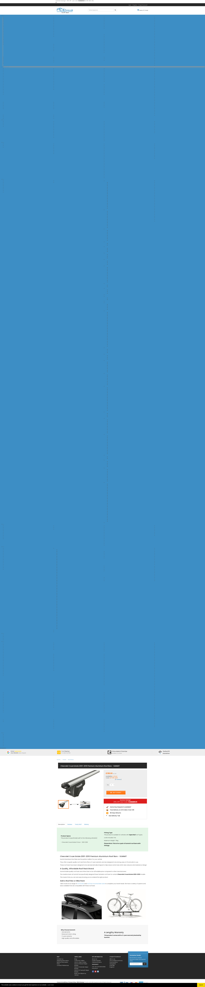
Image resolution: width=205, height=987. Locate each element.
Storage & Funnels (110, 730)
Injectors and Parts (161, 662)
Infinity (60, 580)
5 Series (111, 214)
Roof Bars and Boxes (10, 744)
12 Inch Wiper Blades (111, 149)
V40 (110, 474)
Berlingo (111, 230)
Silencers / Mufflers (161, 667)
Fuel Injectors (159, 681)
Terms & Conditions (62, 982)
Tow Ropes (108, 579)
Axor (110, 317)
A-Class (111, 314)
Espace (111, 391)
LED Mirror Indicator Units (11, 186)
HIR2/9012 (107, 137)
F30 (109, 218)
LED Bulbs (7, 67)
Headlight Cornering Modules (164, 129)
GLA (110, 332)
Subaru (60, 619)
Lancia (107, 296)
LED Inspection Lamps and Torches (115, 725)
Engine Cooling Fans (60, 697)
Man (59, 593)
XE (109, 290)
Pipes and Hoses (110, 675)
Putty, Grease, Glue (110, 728)
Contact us (60, 959)
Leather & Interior (110, 537)
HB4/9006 (108, 136)
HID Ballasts (159, 123)
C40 (110, 470)
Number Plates (8, 672)
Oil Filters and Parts (161, 675)
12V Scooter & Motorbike (11, 41)
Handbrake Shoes (161, 651)
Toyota (60, 622)
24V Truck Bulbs (8, 44)
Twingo (111, 407)
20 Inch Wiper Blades (111, 161)
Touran (111, 511)
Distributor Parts (109, 693)
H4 (55, 22)
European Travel (9, 556)
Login (130, 5)
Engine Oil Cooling (60, 699)
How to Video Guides (80, 962)
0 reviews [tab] (118, 779)
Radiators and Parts (60, 702)
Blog (75, 959)
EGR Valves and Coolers (112, 662)
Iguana (57, 149)
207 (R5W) (158, 27)
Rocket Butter (159, 527)
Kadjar (110, 394)
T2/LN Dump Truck (114, 340)
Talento (111, 263)
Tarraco (111, 429)
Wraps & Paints (8, 539)
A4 (109, 192)
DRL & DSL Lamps (160, 197)
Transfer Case (8, 709)
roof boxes (80, 884)
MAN (106, 303)
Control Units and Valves (62, 694)
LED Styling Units (59, 117)
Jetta (110, 497)
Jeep (59, 587)
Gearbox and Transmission (12, 656)
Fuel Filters (159, 673)
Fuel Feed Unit (160, 680)
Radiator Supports (110, 648)
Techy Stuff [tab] (78, 824)
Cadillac (60, 558)
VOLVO (107, 468)
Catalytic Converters (162, 654)
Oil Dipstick (108, 670)
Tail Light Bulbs (8, 30)
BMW (106, 210)
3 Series (111, 213)
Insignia (111, 463)
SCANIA (107, 412)
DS (106, 253)
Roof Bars (7, 548)
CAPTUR (111, 388)
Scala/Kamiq (112, 449)
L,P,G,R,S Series (112, 415)
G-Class (111, 328)
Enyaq (110, 437)
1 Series (111, 211)
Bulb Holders (159, 720)
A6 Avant (111, 198)
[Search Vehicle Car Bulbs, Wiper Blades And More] (115, 10)
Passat (110, 502)
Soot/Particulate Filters (162, 669)
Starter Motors (59, 664)
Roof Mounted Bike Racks (112, 555)
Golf (110, 495)
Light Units (7, 179)
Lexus (59, 592)
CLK (110, 324)
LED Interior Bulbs (9, 86)
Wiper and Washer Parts (11, 667)
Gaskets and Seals (110, 665)
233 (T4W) (158, 28)
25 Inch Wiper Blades (111, 169)
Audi (157, 189)
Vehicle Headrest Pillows (162, 572)
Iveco (106, 283)
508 (110, 370)
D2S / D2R (57, 86)
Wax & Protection (110, 531)
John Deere (108, 295)
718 (109, 375)
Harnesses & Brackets (10, 192)
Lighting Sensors (160, 723)
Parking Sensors (160, 559)
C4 (109, 235)
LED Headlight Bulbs (9, 68)
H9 (55, 27)
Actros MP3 (112, 316)
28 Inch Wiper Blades (111, 173)
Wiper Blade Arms (161, 152)
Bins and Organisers (10, 563)
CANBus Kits (159, 205)
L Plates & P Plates (9, 569)
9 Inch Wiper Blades (111, 144)
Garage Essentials (9, 669)
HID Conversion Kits (9, 123)
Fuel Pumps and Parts (162, 683)
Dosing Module (160, 656)
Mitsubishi (61, 601)
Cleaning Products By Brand (12, 529)
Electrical (6, 648)
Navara (111, 356)
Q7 (109, 205)
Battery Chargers (110, 566)
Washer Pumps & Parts (61, 726)
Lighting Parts (8, 675)
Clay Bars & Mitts (110, 529)
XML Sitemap (80, 982)
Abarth (60, 550)
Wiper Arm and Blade (162, 153)
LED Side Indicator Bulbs (11, 84)
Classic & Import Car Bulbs (12, 39)
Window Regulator (110, 649)
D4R (56, 131)
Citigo (110, 436)
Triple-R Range (160, 213)
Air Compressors (160, 531)
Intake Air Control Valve (111, 667)
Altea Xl (111, 420)
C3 (109, 234)
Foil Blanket (159, 569)
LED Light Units (8, 741)
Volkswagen (58, 181)
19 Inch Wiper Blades (111, 160)
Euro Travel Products (161, 553)
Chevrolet (61, 559)
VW (106, 482)
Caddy (110, 489)
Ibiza (110, 425)
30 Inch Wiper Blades (111, 174)
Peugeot (60, 604)
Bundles (107, 540)
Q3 (109, 203)
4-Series (111, 413)
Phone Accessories (9, 567)
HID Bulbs (158, 126)
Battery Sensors (59, 657)
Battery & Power (8, 633)
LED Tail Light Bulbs (9, 80)
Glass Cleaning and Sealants (113, 534)
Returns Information (62, 962)
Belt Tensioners (59, 643)
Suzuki (60, 620)
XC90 (110, 479)
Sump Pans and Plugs (111, 678)
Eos (110, 492)
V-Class (111, 341)
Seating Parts (159, 696)
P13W (106, 91)
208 (110, 365)
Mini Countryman (113, 351)
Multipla (111, 261)
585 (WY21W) (108, 41)
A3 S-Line (111, 189)
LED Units (6, 89)
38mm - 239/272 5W (10, 60)
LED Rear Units (8, 184)
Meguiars (158, 526)
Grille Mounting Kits (161, 206)
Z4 (109, 226)
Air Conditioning (59, 693)
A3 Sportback (112, 190)
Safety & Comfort (9, 564)
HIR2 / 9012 (58, 70)
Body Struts (108, 643)
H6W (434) (159, 31)
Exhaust (6, 651)
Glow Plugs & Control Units (112, 694)
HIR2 (56, 35)
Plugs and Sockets (60, 662)
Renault (60, 609)
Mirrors (6, 670)
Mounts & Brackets (161, 210)
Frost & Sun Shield (161, 571)
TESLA (106, 455)
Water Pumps (109, 683)
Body (5, 644)
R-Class (111, 335)
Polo (110, 503)
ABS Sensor (159, 643)
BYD (59, 556)
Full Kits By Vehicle (60, 548)
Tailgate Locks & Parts (162, 699)
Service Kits (7, 707)
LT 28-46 (111, 498)
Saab (59, 612)
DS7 (110, 256)
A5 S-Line (111, 195)
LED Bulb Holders (9, 91)
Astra (110, 462)
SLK (109, 336)
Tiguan (110, 508)
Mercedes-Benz (62, 596)
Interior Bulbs (8, 36)
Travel (6, 547)
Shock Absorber (160, 709)
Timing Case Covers (60, 646)
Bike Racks (7, 553)
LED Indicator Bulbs (9, 73)
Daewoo (60, 567)
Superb (111, 450)
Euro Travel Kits (160, 551)
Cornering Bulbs (9, 20)
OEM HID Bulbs (8, 121)
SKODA (107, 434)
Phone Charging (160, 577)
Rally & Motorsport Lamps (163, 200)
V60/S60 (111, 476)
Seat (106, 418)
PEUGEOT (107, 360)
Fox (109, 494)
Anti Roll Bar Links (160, 704)
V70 (110, 478)
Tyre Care (7, 531)
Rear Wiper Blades (161, 147)
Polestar (60, 606)
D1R (56, 121)
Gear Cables (8, 702)
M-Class (111, 333)
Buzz (110, 487)
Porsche (107, 373)
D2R (56, 125)
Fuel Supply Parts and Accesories (165, 685)
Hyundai (60, 579)
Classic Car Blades (161, 155)
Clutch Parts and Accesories (12, 694)
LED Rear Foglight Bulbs (10, 76)
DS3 (110, 238)
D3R (56, 128)
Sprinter (111, 338)
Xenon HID (7, 120)
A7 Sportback (112, 200)
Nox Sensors (159, 688)
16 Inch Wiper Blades (111, 155)
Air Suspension (160, 702)
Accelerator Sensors (60, 654)
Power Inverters (109, 569)
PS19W (107, 92)
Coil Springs (159, 705)
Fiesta (110, 269)
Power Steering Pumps (111, 707)
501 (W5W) (159, 30)
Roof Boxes (7, 550)
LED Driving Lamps (161, 198)
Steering (6, 662)
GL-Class (111, 330)
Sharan (111, 506)
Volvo (59, 627)
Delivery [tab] (86, 824)
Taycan (111, 383)
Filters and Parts (8, 701)
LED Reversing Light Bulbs (11, 83)
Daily (110, 285)
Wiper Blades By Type (10, 147)
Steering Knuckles (161, 710)
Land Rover (108, 301)
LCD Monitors (159, 558)
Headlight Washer (60, 720)
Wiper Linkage (59, 723)
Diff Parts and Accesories (11, 696)
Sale (5, 733)
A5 (109, 194)
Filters (6, 652)
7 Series (111, 216)
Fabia (110, 439)
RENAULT (107, 386)
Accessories (108, 542)
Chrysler (60, 561)
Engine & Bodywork (110, 543)
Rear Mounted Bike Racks (112, 553)
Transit (110, 280)
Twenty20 (57, 145)
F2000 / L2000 (112, 304)
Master (110, 396)
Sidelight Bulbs (8, 22)
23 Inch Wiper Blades (111, 166)
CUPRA (107, 242)
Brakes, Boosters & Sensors (163, 649)
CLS (110, 325)
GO (145, 964)
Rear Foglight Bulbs (9, 27)
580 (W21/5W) (159, 38)
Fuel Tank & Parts (160, 686)
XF (109, 250)
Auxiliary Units (8, 187)
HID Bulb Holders (160, 125)
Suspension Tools (161, 715)
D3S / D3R (57, 88)
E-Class (111, 327)
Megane (111, 397)
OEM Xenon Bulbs (9, 742)
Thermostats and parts (61, 704)
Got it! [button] (201, 985)
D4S (56, 133)
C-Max (110, 267)
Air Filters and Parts (161, 672)
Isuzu (59, 582)
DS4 (110, 255)
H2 (55, 18)
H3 (55, 20)
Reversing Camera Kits (162, 561)
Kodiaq (111, 442)
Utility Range (159, 214)
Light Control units (161, 722)
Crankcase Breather (111, 659)
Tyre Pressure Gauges (162, 534)
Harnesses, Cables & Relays (163, 121)
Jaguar (60, 585)
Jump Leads (108, 568)
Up (109, 518)
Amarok (111, 484)
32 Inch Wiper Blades (111, 176)
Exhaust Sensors (160, 661)
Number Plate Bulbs (10, 31)
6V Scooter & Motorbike (11, 43)
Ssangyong (61, 617)
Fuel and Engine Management (13, 654)
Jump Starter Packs (9, 638)
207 (109, 364)
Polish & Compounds (111, 527)
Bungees (107, 577)
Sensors (107, 677)
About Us (94, 959)
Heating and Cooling (10, 657)
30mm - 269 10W (9, 59)
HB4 (56, 33)
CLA (110, 322)
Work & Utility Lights (161, 202)
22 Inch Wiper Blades (111, 165)
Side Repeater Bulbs (10, 35)
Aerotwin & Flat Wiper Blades (164, 144)
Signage (6, 673)
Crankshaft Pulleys (110, 661)
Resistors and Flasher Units (12, 92)
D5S (56, 134)
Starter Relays (59, 665)
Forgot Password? (143, 5)
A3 (109, 187)
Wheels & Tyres (109, 532)
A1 (109, 182)
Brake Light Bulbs (9, 28)
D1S (56, 123)
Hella (56, 152)
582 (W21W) (108, 39)
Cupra (60, 564)
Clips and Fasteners (111, 644)
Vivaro (110, 465)
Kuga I (110, 275)
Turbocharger (109, 681)
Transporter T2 (113, 513)
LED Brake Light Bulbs (10, 78)
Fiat (106, 259)
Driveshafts (7, 697)
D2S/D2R (107, 139)
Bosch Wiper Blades (60, 144)
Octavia (111, 444)
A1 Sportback (112, 186)
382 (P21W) (108, 35)
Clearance (7, 736)
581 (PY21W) (108, 38)
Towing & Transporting (10, 566)
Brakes (6, 646)
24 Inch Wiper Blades (111, 168)
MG (59, 598)
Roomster (111, 447)
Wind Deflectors (8, 551)
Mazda (60, 595)
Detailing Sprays (110, 535)
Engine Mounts (109, 664)
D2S (56, 126)
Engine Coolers (59, 696)
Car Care (6, 524)
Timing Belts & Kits (60, 644)
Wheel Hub (159, 717)
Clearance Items (97, 962)
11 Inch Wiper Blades (110, 147)
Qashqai (111, 357)
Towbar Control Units (10, 720)
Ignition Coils (109, 696)
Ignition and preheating (11, 659)
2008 (110, 362)
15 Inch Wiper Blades (111, 153)
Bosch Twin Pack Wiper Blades (164, 149)
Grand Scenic (112, 393)
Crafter (110, 490)
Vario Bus (111, 343)
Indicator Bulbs (8, 23)
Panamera (112, 381)
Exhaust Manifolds (161, 657)
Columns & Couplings (111, 702)
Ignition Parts (109, 697)
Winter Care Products (10, 537)
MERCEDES (108, 311)
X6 (109, 224)
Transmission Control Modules (13, 710)
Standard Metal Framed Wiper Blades (166, 145)
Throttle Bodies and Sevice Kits (114, 680)
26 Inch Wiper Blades (111, 171)
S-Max (110, 279)
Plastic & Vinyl (109, 539)
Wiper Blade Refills (161, 157)
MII (109, 428)
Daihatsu (60, 569)
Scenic (110, 399)
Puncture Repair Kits (161, 532)
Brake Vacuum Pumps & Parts (164, 648)
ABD (56, 150)
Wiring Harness (59, 669)
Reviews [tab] (70, 824)
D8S (56, 136)
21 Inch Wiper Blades (111, 163)
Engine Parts (7, 649)
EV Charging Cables (10, 636)
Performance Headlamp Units (12, 181)
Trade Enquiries (96, 960)
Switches (57, 667)
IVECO (59, 583)
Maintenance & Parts (10, 641)
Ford (106, 266)
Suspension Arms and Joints (164, 713)
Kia (59, 588)
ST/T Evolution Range (161, 211)
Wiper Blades (8, 142)
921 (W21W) (159, 52)
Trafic (110, 401)
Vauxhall (107, 460)
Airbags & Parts (160, 693)
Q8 (109, 206)
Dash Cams (7, 555)
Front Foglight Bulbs (10, 18)
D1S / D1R (57, 84)
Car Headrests (8, 561)
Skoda (60, 616)
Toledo (110, 431)
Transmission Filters (161, 677)
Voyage (111, 519)
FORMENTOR (112, 243)
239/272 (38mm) (59, 102)
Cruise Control (59, 659)
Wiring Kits (158, 216)
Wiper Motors (58, 725)
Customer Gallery (79, 960)
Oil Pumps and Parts (111, 673)
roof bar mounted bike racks (96, 884)
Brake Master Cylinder (162, 646)
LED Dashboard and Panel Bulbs (13, 88)
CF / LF (110, 248)
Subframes (159, 712)
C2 (109, 232)
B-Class (111, 319)
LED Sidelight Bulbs (9, 72)
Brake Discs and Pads (162, 644)
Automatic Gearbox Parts (11, 693)
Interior (6, 661)
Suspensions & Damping (11, 664)
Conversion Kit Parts (10, 125)
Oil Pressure (108, 672)
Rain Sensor (58, 721)
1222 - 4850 (112, 312)
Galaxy (110, 274)
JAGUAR (107, 288)
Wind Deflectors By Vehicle (163, 548)
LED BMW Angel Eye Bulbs (62, 115)
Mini (106, 348)
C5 (109, 237)
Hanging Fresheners (60, 527)
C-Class (111, 320)
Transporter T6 (113, 516)
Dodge (60, 571)
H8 (55, 25)
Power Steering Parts (111, 705)
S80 (110, 473)
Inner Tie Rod (109, 704)
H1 (55, 17)
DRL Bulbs (7, 25)
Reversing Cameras (161, 563)
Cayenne (111, 378)
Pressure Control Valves (162, 689)
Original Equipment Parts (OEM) (13, 126)
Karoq (110, 441)
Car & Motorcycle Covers (11, 532)
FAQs (58, 964)
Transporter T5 (113, 514)
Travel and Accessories (11, 746)
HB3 (56, 31)
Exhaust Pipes (159, 659)
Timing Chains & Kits (60, 648)
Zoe (110, 409)
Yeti (109, 452)
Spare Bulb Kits (160, 555)
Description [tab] (61, 824)
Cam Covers (109, 654)
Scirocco (111, 505)
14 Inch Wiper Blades (111, 152)
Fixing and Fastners (110, 720)
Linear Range (159, 208)
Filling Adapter (8, 699)
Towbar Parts (8, 665)
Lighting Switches (160, 725)
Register (135, 5)
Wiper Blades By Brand (10, 144)
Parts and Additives (161, 665)
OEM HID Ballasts (160, 131)
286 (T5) (6, 115)
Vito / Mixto (112, 344)
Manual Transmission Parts (12, 705)
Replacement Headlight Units (12, 182)
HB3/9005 (108, 134)
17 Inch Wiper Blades (111, 157)
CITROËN (107, 229)
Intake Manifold (109, 669)
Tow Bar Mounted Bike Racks (113, 556)
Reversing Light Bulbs (10, 33)
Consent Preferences (63, 965)
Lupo (110, 500)
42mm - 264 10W (9, 62)
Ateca (110, 421)
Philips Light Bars (9, 190)
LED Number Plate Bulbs (11, 81)
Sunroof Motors (160, 697)
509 (5, 117)
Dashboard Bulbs (9, 38)
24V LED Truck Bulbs (9, 94)
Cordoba (111, 423)
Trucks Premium (113, 405)
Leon (110, 426)
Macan (111, 380)
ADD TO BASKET (116, 792)
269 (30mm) (58, 105)
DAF (106, 247)
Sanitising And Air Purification (12, 535)
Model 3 (111, 457)
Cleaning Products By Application (13, 527)
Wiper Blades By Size (10, 145)
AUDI (106, 181)
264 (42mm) (58, 104)
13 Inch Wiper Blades (111, 150)
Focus (110, 271)
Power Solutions (8, 559)
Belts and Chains (9, 643)
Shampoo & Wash (110, 526)
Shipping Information (63, 960)
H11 (55, 28)
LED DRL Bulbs (8, 75)
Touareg (111, 510)
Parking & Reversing (10, 558)
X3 (109, 221)
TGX (110, 307)
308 (110, 367)
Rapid (110, 445)
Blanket (158, 566)
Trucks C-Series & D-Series (116, 402)
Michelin (57, 147)
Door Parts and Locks (162, 694)
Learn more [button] (50, 985)
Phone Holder (159, 579)
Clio (110, 389)
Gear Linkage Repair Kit (10, 704)
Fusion (110, 272)
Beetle (110, 486)
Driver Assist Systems (61, 661)
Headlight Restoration (10, 534)
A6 (109, 197)
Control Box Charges (111, 657)
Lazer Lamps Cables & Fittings (164, 219)
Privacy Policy (72, 982)
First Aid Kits (159, 568)
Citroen (60, 563)
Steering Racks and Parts (112, 709)
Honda (60, 577)
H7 (55, 23)
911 (109, 376)
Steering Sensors (110, 710)
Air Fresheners (8, 526)
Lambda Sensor (160, 664)
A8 (109, 202)
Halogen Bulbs (8, 15)
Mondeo (111, 277)
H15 (56, 30)
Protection (108, 726)
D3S (56, 129)
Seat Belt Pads (160, 574)
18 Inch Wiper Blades (111, 158)
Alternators (58, 656)
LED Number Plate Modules (163, 186)
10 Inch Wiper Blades (111, 145)
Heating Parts (58, 701)
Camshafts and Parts (111, 656)
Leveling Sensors (160, 707)
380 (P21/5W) (159, 35)
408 (110, 368)
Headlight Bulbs (8, 17)
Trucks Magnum (113, 404)
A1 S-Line (111, 184)
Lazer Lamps (8, 189)
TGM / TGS (111, 306)
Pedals (107, 646)
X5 (109, 222)
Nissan (107, 354)
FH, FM (110, 471)
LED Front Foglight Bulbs (11, 70)
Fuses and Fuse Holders (112, 721)
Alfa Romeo (61, 551)
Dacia (59, 566)
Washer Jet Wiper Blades (163, 150)
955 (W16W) (58, 49)
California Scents (59, 526)
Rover (59, 611)
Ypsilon (111, 298)
